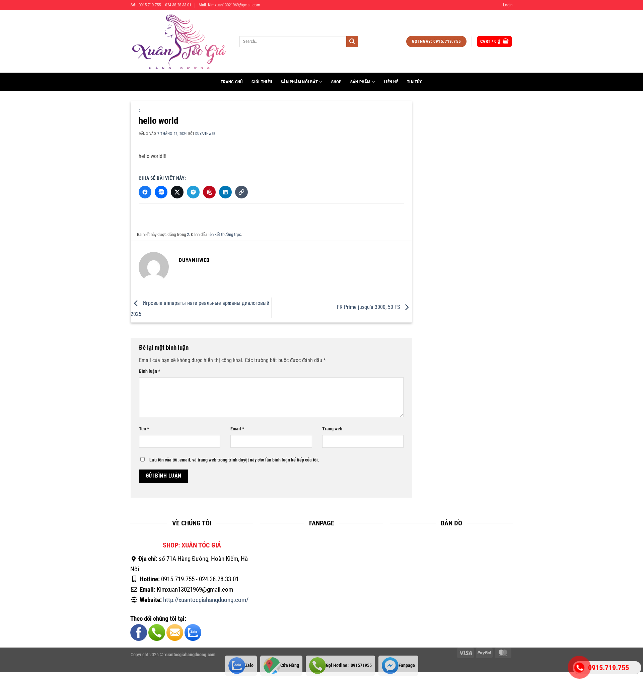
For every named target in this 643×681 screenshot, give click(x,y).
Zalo (249, 665)
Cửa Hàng (289, 665)
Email (237, 429)
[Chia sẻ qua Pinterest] (209, 192)
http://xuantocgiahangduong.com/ (205, 600)
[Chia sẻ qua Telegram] (193, 192)
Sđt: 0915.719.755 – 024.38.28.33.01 (161, 4)
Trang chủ (231, 81)
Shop (336, 81)
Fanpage (407, 665)
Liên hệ (391, 81)
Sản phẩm (360, 81)
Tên (144, 429)
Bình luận (149, 371)
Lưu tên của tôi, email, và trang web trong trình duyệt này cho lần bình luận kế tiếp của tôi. (234, 460)
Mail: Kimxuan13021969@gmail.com (229, 4)
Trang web (332, 429)
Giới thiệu (262, 81)
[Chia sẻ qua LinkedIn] (225, 192)
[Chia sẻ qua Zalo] (161, 192)
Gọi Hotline (349, 665)
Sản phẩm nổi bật (299, 81)
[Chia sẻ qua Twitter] (177, 192)
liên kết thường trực (224, 234)
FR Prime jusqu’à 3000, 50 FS (369, 307)
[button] (507, 5)
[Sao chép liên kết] (241, 192)
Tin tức (414, 81)
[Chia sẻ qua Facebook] (145, 192)
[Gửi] (352, 41)
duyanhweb (205, 134)
